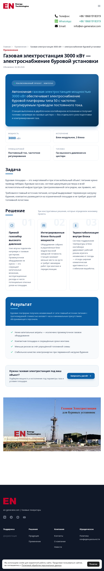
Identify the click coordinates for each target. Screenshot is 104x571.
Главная (7, 46)
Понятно (93, 564)
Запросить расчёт (79, 376)
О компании (60, 541)
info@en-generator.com (87, 26)
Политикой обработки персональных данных (41, 565)
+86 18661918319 (90, 16)
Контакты (58, 536)
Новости (58, 547)
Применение (20, 46)
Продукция (34, 536)
